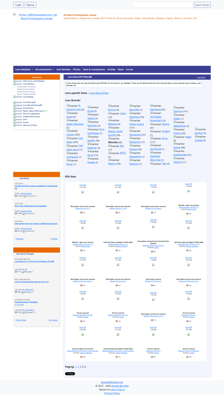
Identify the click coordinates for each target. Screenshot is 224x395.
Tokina (177, 133)
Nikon (111, 163)
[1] (16, 305)
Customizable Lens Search (26, 87)
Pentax (133, 149)
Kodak (91, 162)
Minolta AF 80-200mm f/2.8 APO (82, 315)
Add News (20, 239)
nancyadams (29, 310)
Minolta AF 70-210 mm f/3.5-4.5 (82, 281)
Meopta (112, 124)
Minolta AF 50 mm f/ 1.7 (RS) (118, 208)
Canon (70, 134)
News (121, 69)
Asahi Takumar (75, 124)
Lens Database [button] (23, 69)
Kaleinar (92, 147)
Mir (122, 146)
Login (18, 5)
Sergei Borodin (26, 193)
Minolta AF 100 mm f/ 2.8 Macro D (188, 351)
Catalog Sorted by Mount (26, 92)
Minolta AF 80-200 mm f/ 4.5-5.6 (153, 316)
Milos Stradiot (192, 209)
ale (26, 269)
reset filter (201, 77)
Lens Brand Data (98, 93)
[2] (18, 305)
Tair (164, 163)
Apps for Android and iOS (26, 94)
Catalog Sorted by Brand (25, 89)
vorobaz (156, 247)
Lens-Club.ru (117, 389)
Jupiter (91, 140)
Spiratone (155, 149)
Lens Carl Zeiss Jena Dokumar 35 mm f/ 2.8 (31, 282)
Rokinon (134, 164)
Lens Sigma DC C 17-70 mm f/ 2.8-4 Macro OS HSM (34, 261)
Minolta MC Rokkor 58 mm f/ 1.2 (189, 207)
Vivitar (177, 147)
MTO (123, 153)
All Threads (53, 320)
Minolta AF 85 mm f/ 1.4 (188, 315)
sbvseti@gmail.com (112, 382)
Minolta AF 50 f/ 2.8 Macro (153, 208)
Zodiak (199, 140)
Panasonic (135, 134)
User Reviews (64, 69)
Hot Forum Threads (25, 254)
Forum (129, 69)
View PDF (82, 185)
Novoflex (134, 109)
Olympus (134, 117)
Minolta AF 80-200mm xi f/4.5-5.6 (118, 315)
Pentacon (134, 142)
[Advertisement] (104, 44)
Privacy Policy (112, 393)
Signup (30, 5)
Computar (72, 157)
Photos (76, 69)
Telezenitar (179, 126)
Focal (90, 111)
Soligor (166, 131)
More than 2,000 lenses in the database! (31, 206)
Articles (111, 69)
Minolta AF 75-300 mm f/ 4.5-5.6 (188, 281)
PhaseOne (135, 156)
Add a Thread (21, 320)
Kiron (90, 155)
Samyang (155, 109)
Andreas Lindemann (121, 246)
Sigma (165, 124)
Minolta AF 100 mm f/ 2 (153, 351)
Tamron (177, 111)
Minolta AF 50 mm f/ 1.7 (82, 208)
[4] (22, 305)
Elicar (70, 164)
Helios (91, 118)
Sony (165, 138)
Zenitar (199, 133)
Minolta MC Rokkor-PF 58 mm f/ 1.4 (153, 246)
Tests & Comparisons (94, 69)
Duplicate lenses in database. (26, 302)
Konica (112, 109)
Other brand (136, 124)
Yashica (177, 162)
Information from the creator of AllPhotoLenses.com (36, 224)
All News (54, 239)
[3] (20, 305)
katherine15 (29, 289)
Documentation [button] (43, 69)
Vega (188, 136)
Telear (176, 118)
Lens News (24, 178)
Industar (92, 125)
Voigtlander (180, 154)
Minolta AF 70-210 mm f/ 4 (118, 281)
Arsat (70, 116)
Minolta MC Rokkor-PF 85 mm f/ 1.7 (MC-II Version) (82, 351)
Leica (123, 113)
